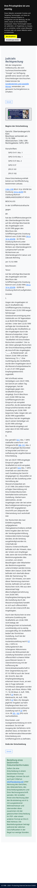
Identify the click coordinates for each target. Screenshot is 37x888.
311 (23, 445)
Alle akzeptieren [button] (11, 36)
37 (29, 641)
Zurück (9, 102)
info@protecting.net (15, 781)
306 (19, 445)
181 (13, 713)
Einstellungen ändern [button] (12, 40)
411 (18, 440)
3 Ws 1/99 (9, 189)
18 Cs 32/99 (18, 192)
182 (17, 713)
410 (19, 468)
